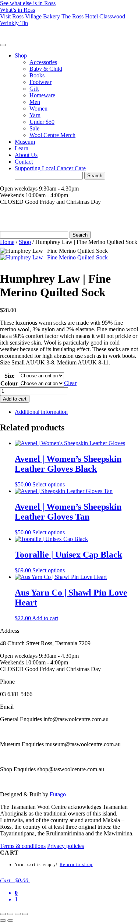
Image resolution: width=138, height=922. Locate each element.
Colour (9, 383)
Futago (58, 794)
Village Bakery (42, 16)
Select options (48, 484)
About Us (26, 155)
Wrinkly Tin (14, 23)
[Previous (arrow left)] (3, 920)
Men (34, 102)
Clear (70, 383)
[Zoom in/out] (3, 914)
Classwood (112, 16)
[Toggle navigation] (3, 45)
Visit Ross (12, 16)
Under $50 (41, 122)
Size (9, 376)
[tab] (76, 412)
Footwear (40, 82)
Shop (21, 55)
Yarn (34, 115)
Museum (25, 142)
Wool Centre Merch (52, 135)
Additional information (41, 412)
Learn (21, 148)
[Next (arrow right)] (10, 920)
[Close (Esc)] (25, 914)
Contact (24, 161)
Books (37, 75)
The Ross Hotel (79, 16)
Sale (34, 128)
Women (38, 108)
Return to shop (76, 864)
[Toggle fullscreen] (10, 914)
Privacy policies (65, 846)
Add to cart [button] (45, 618)
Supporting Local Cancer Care (50, 168)
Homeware (42, 95)
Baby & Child (45, 69)
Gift (34, 88)
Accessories (43, 62)
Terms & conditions (23, 846)
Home (7, 242)
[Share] (18, 914)
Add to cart (14, 399)
